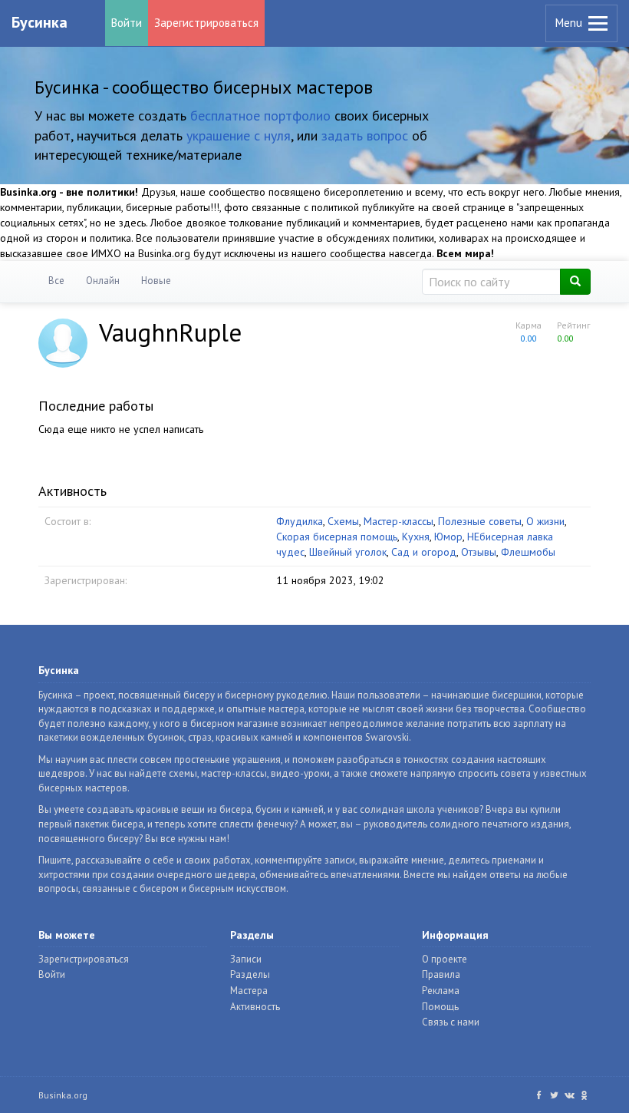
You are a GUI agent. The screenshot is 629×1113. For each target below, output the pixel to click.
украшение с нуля (238, 135)
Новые (156, 280)
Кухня (416, 536)
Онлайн (103, 280)
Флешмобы (528, 552)
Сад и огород (423, 552)
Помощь (440, 1006)
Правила (441, 974)
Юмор (448, 536)
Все (56, 280)
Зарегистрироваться (206, 22)
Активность (255, 1006)
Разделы (250, 974)
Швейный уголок (348, 552)
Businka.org (62, 1095)
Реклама (440, 990)
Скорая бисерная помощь (336, 536)
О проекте (444, 959)
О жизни (545, 521)
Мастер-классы (398, 521)
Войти (126, 22)
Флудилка (299, 521)
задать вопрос (364, 135)
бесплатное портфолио (260, 115)
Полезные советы (480, 521)
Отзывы (478, 552)
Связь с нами (450, 1022)
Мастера (249, 990)
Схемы (343, 521)
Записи (246, 959)
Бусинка (40, 22)
